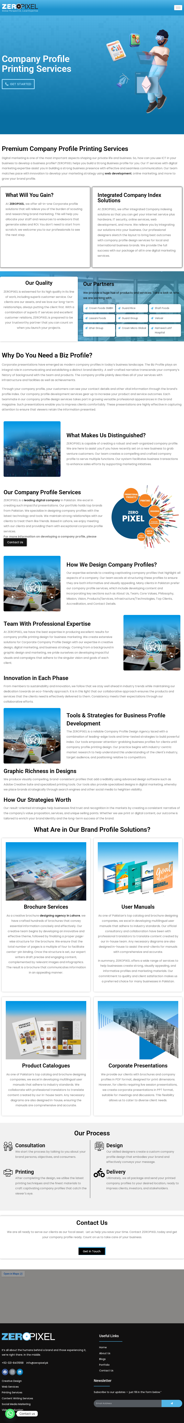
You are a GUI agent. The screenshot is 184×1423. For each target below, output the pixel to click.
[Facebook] (5, 1372)
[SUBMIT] (172, 1403)
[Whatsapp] (10, 1414)
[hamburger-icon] (178, 7)
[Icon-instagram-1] (12, 1372)
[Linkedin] (20, 1372)
